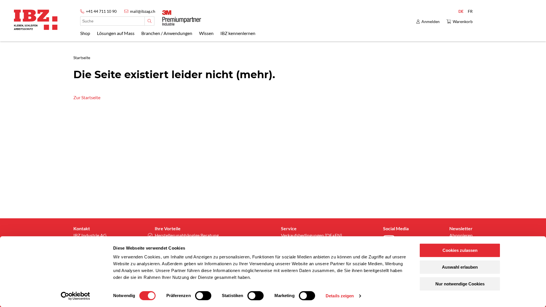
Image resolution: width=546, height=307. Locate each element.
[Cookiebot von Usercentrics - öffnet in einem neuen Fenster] (75, 296)
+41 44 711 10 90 (101, 11)
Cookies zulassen (459, 250)
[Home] (36, 19)
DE (461, 11)
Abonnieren (461, 235)
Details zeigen (340, 295)
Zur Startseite (86, 97)
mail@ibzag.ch (142, 11)
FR (470, 11)
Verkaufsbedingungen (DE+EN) (311, 235)
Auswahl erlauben (460, 267)
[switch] (203, 295)
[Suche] (149, 21)
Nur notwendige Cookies (460, 283)
